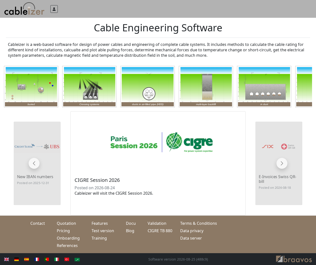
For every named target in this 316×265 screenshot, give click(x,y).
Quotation (66, 223)
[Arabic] (75, 259)
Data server (191, 238)
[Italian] (54, 259)
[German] (14, 259)
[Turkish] (64, 259)
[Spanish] (24, 259)
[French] (34, 259)
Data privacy (191, 230)
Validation (157, 223)
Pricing (63, 230)
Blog (130, 230)
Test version (103, 230)
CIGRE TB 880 (160, 230)
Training (99, 238)
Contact (37, 223)
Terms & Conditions (198, 223)
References (67, 245)
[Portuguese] (44, 259)
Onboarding (68, 238)
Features (100, 223)
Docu (131, 223)
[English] (4, 259)
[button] (54, 9)
